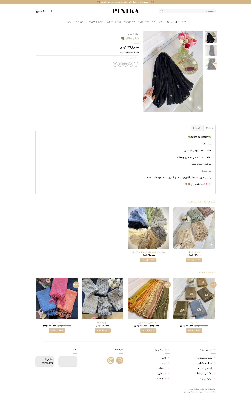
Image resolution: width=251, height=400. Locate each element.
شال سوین (57, 322)
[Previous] (198, 71)
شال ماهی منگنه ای (148, 322)
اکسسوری (144, 21)
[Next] (145, 71)
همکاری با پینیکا (204, 373)
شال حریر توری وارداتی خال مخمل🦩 (148, 252)
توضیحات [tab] (209, 127)
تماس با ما (80, 21)
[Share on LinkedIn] (115, 64)
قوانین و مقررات (96, 21)
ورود (164, 363)
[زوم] (199, 108)
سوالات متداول (205, 363)
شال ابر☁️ (194, 322)
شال (177, 21)
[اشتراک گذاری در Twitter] (130, 64)
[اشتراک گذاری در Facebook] (136, 64)
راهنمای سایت (205, 368)
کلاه (153, 21)
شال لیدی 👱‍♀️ (194, 252)
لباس (160, 21)
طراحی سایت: (211, 391)
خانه (184, 21)
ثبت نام (162, 368)
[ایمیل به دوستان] (125, 64)
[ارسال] (161, 11)
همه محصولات (205, 358)
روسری (169, 21)
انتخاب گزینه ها (194, 259)
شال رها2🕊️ (102, 322)
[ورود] (51, 11)
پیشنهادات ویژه (114, 21)
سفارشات (161, 378)
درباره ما (68, 21)
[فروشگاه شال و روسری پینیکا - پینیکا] (125, 11)
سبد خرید (161, 373)
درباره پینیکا (206, 378)
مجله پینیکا (129, 21)
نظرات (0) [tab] (197, 127)
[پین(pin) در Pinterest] (120, 64)
